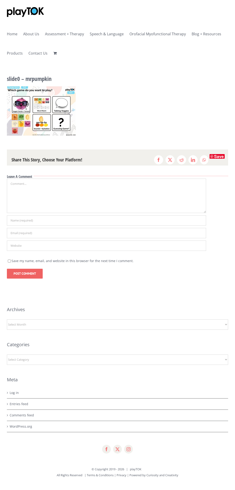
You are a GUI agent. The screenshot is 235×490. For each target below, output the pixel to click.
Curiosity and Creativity (162, 475)
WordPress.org (21, 426)
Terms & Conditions (100, 475)
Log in (14, 392)
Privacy (121, 475)
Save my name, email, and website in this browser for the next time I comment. (72, 261)
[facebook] (106, 449)
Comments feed (22, 415)
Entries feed (19, 404)
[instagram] (128, 449)
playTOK (135, 469)
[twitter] (117, 449)
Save (219, 156)
